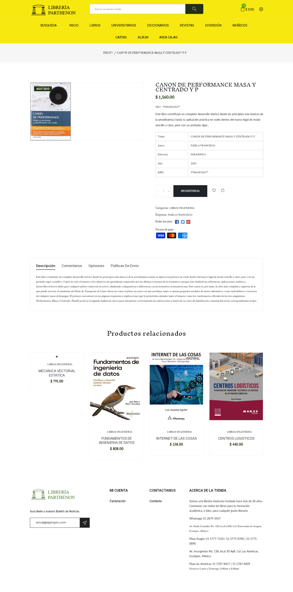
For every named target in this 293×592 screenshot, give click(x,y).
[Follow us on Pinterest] (188, 222)
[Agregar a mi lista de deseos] (214, 191)
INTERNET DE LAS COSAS (176, 438)
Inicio (108, 53)
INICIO (73, 25)
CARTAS (121, 37)
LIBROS (94, 25)
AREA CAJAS (168, 37)
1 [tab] (57, 357)
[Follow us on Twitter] (182, 222)
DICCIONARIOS (158, 25)
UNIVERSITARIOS (123, 25)
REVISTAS (187, 25)
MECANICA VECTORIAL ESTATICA (56, 373)
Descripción (45, 266)
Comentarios (72, 266)
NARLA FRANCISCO (180, 215)
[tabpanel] (116, 386)
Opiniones (96, 266)
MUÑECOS (239, 25)
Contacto (155, 501)
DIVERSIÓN (213, 25)
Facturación (118, 501)
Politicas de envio (125, 266)
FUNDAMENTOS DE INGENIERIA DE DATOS (117, 440)
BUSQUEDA (48, 25)
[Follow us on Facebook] (177, 222)
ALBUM (143, 37)
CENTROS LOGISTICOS (236, 438)
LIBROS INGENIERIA (181, 208)
